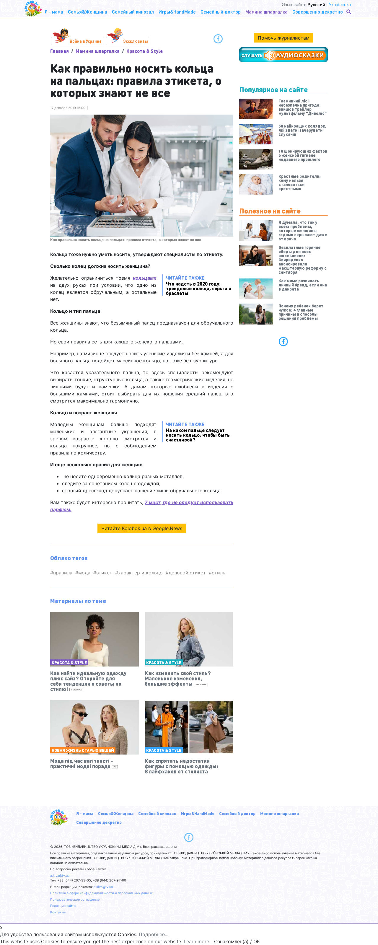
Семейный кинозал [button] (133, 12)
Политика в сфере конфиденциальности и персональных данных (101, 893)
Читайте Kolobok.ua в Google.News (141, 528)
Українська (340, 4)
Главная (59, 51)
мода (84, 573)
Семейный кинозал (157, 813)
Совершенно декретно (99, 822)
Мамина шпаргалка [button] (266, 12)
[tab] (283, 341)
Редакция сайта (63, 906)
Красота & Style (144, 51)
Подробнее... (153, 934)
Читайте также (199, 285)
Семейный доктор (237, 813)
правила (62, 573)
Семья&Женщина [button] (87, 12)
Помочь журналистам (283, 38)
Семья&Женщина (115, 813)
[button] (349, 12)
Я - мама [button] (54, 12)
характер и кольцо (140, 573)
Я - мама (84, 813)
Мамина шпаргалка (98, 51)
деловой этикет (187, 573)
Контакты (58, 912)
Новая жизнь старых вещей (83, 750)
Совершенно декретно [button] (317, 12)
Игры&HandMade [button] (177, 12)
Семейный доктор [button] (221, 12)
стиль (218, 573)
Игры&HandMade (197, 813)
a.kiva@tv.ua (59, 876)
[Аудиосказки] (283, 54)
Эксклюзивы (135, 41)
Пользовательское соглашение (75, 899)
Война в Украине (86, 41)
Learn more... (198, 941)
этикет (104, 573)
